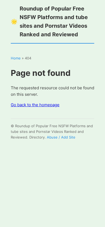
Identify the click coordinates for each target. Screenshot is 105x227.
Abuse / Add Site (61, 137)
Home (16, 58)
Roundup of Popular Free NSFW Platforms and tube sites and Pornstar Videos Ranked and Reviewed (49, 21)
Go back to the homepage (35, 104)
